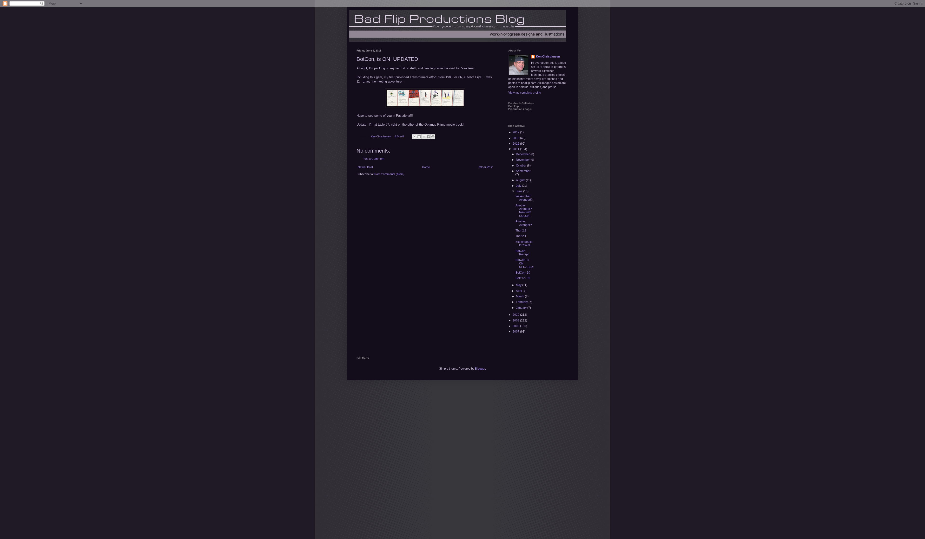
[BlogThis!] (419, 136)
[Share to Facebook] (428, 136)
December (523, 154)
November (523, 159)
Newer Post (365, 167)
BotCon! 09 (522, 278)
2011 (516, 149)
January (521, 307)
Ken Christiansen (548, 56)
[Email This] (414, 136)
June (519, 191)
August (521, 180)
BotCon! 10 (522, 272)
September (523, 171)
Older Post (486, 167)
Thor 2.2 (520, 230)
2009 (516, 320)
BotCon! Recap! (522, 252)
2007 (516, 331)
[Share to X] (423, 136)
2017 (516, 132)
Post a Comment (373, 158)
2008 (516, 326)
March (520, 296)
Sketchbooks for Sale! (523, 243)
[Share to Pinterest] (432, 136)
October (521, 165)
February (522, 302)
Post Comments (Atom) (389, 174)
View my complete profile (524, 92)
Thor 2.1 (520, 236)
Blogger (480, 368)
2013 (516, 138)
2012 (516, 143)
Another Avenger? (523, 223)
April (519, 291)
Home (426, 167)
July (519, 185)
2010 (516, 314)
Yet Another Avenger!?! (524, 198)
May (519, 285)
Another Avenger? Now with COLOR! (523, 211)
